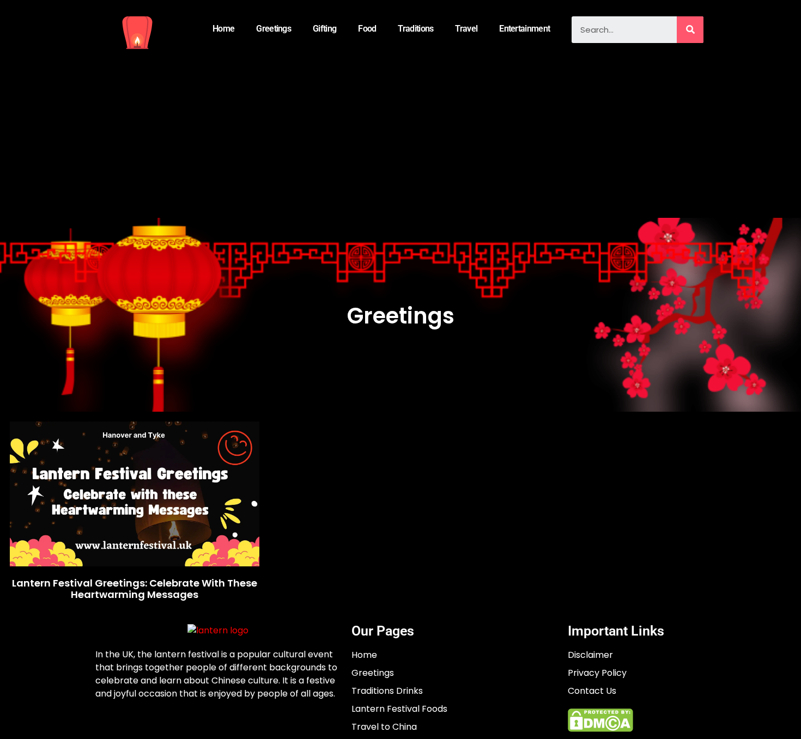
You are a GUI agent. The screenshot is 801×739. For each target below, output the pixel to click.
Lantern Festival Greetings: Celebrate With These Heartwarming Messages (134, 589)
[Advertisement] (400, 136)
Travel (466, 28)
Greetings (273, 28)
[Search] (690, 29)
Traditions (415, 28)
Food (367, 28)
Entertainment (524, 28)
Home (223, 28)
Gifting (324, 28)
